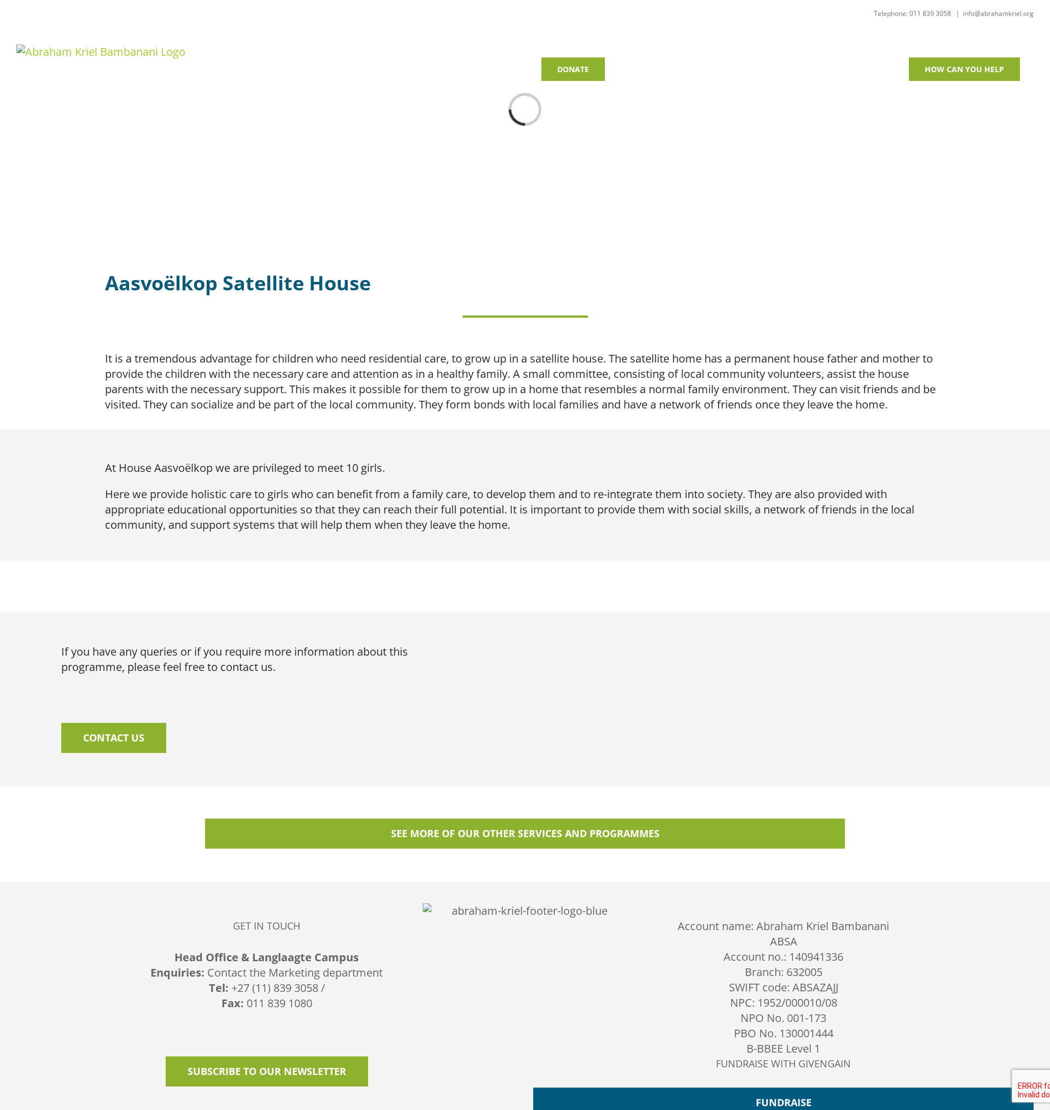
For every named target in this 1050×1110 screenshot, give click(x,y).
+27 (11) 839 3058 (274, 987)
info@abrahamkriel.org (998, 13)
